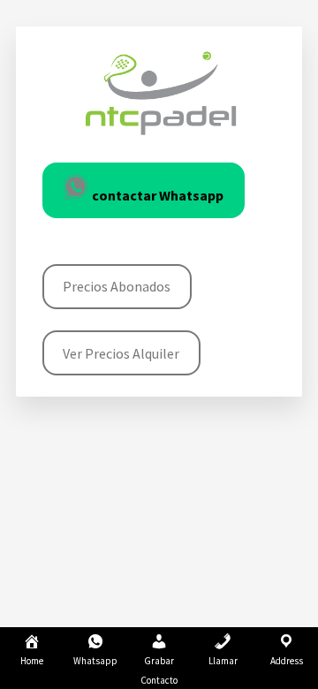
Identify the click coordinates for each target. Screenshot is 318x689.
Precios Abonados (116, 286)
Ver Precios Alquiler (121, 353)
